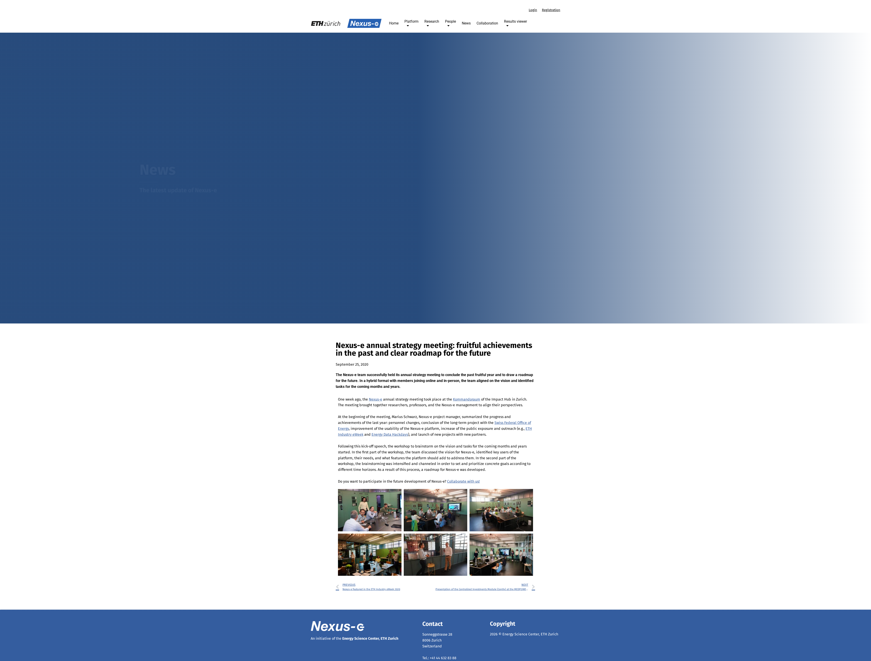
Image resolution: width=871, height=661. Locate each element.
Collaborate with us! (463, 481)
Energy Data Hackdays (390, 434)
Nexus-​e (375, 399)
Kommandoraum (466, 399)
